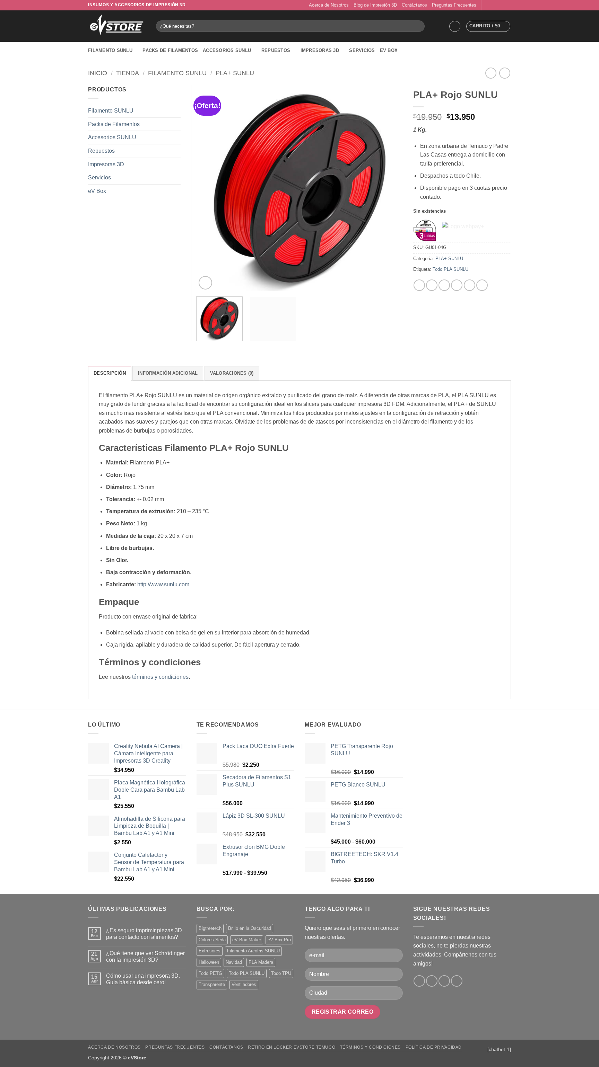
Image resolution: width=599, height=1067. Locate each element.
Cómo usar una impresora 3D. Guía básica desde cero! (143, 979)
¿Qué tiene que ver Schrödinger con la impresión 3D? (145, 956)
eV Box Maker (246, 939)
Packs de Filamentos (170, 50)
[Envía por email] (444, 285)
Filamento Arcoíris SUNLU (253, 950)
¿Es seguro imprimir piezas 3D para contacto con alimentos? (144, 933)
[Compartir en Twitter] (431, 285)
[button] (454, 26)
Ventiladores (244, 984)
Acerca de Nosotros (329, 5)
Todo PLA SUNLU (450, 269)
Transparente (212, 984)
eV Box (389, 50)
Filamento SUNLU (110, 50)
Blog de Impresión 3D (375, 5)
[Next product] (490, 73)
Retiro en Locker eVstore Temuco (291, 1047)
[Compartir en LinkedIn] (469, 285)
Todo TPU (281, 973)
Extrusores (209, 950)
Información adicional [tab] (168, 373)
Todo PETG (210, 973)
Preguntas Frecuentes (454, 5)
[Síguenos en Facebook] (488, 5)
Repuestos (275, 50)
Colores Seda (212, 939)
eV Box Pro (279, 939)
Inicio (97, 73)
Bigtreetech (210, 928)
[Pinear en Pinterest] (456, 285)
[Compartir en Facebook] (419, 285)
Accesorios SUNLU (227, 50)
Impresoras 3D (320, 50)
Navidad (234, 962)
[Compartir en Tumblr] (482, 285)
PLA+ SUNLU (235, 73)
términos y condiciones (160, 677)
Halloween (209, 962)
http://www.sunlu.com (163, 584)
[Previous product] (504, 73)
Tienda (127, 73)
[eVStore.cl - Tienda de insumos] (117, 26)
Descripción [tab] (110, 373)
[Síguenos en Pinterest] (507, 5)
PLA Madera (261, 962)
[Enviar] (418, 26)
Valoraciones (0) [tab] (232, 373)
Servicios (362, 50)
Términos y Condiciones (370, 1047)
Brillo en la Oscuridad (249, 928)
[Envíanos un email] (501, 5)
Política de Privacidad (434, 1047)
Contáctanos (414, 5)
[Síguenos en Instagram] (494, 5)
